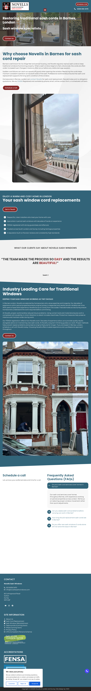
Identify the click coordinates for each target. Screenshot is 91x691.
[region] (23, 678)
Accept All (35, 683)
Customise (12, 683)
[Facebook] (12, 605)
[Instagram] (8, 605)
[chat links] (87, 671)
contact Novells (36, 79)
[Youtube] (5, 605)
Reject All (23, 683)
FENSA (19, 81)
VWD (67, 689)
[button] (45, 9)
